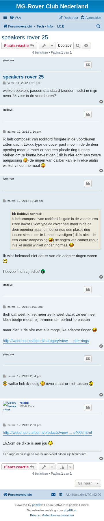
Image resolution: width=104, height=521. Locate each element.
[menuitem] (15, 17)
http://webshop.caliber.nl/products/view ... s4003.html (47, 432)
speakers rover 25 (24, 37)
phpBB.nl (70, 510)
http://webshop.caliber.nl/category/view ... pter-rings (46, 341)
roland (24, 402)
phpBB (36, 505)
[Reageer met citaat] (88, 64)
